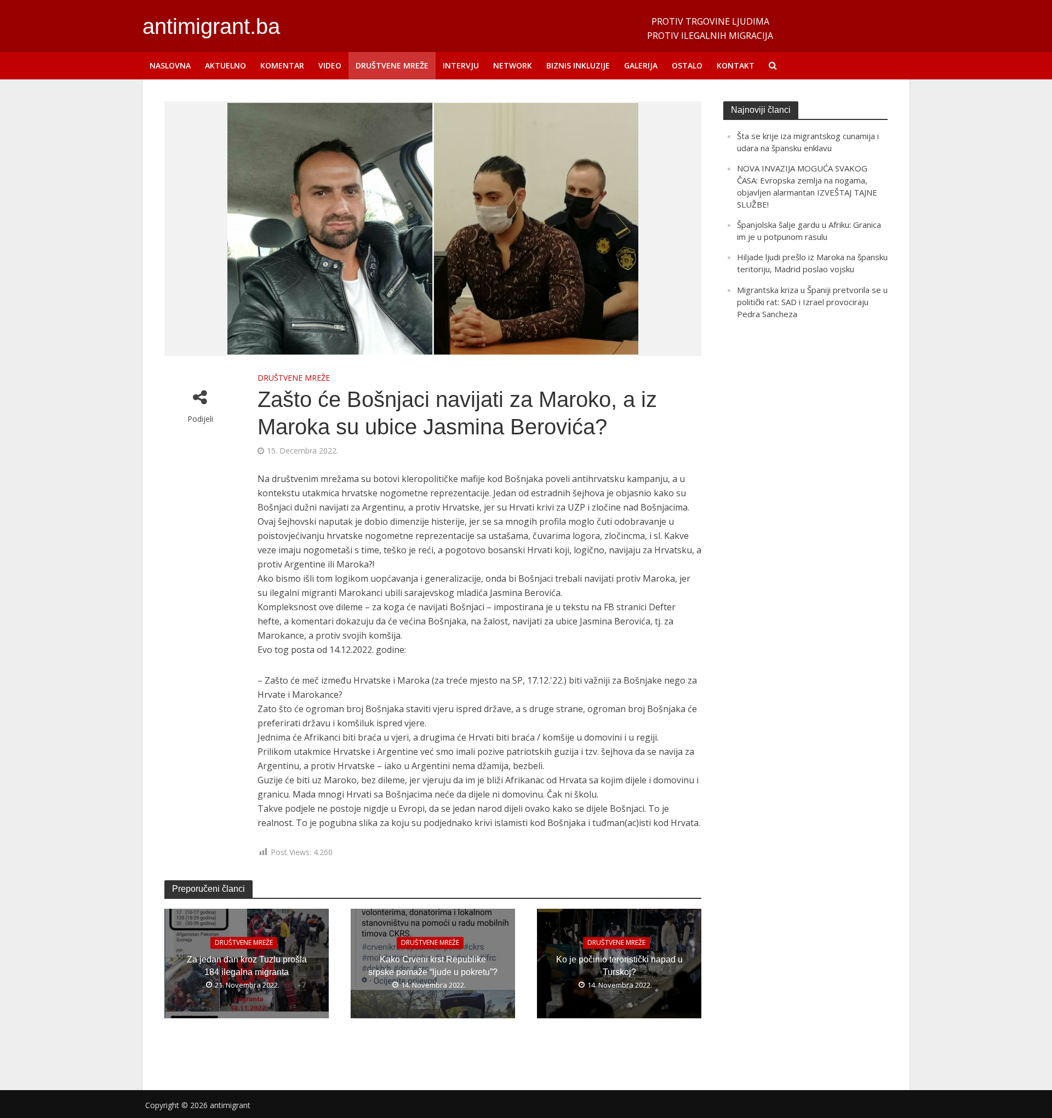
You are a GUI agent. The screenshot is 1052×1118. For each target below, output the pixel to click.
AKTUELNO (225, 65)
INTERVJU (461, 65)
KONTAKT (735, 65)
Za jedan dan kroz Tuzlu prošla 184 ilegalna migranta (247, 966)
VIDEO (329, 65)
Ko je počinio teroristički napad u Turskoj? (619, 966)
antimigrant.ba (211, 26)
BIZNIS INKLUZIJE (578, 65)
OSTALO (687, 65)
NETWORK (512, 65)
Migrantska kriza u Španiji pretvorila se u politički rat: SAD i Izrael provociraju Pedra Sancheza (812, 301)
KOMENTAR (282, 65)
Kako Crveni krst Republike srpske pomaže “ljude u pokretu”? (433, 966)
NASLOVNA (170, 65)
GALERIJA (641, 65)
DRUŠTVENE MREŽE (392, 65)
